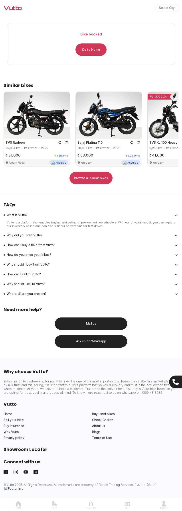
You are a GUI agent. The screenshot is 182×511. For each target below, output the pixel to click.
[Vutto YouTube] (26, 472)
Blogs (96, 432)
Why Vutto (11, 432)
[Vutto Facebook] (6, 472)
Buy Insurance (14, 426)
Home (8, 414)
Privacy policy (14, 438)
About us (98, 426)
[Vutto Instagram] (16, 472)
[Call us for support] (175, 382)
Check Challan (102, 420)
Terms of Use (102, 438)
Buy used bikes (103, 414)
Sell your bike (14, 420)
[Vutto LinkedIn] (36, 472)
